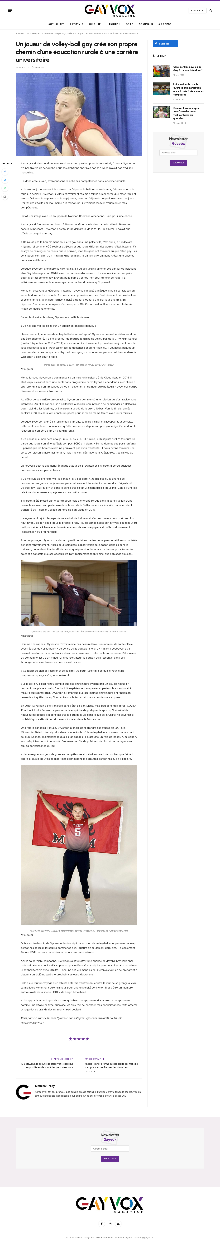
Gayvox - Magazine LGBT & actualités (94, 1237)
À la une (160, 56)
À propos (165, 24)
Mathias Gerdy (45, 1086)
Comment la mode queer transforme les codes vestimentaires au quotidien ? (187, 113)
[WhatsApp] (5, 188)
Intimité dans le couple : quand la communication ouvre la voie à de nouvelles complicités (188, 89)
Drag (129, 24)
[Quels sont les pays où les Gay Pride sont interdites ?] (161, 71)
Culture (95, 24)
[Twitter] (5, 180)
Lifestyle (77, 24)
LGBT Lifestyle (32, 33)
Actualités (56, 24)
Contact (197, 10)
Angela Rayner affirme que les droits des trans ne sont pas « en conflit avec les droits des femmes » (111, 1067)
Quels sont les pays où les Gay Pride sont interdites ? (188, 69)
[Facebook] (5, 172)
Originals (146, 24)
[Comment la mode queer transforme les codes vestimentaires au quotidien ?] (161, 112)
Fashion (115, 24)
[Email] (5, 196)
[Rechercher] (210, 10)
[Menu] (10, 10)
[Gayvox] (110, 10)
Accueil (19, 33)
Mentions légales (123, 1237)
